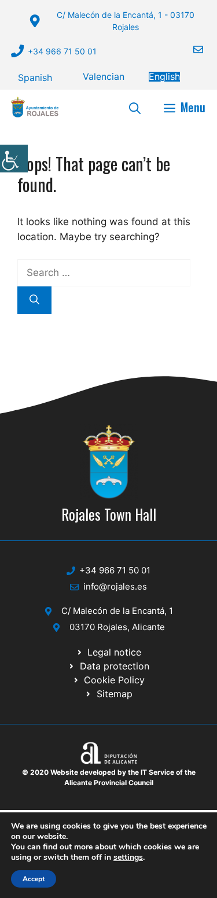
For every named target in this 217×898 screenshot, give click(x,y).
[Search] (34, 300)
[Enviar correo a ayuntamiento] (191, 49)
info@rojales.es (115, 586)
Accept (34, 879)
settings (128, 857)
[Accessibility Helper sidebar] (14, 158)
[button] (134, 107)
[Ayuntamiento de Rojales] (35, 107)
